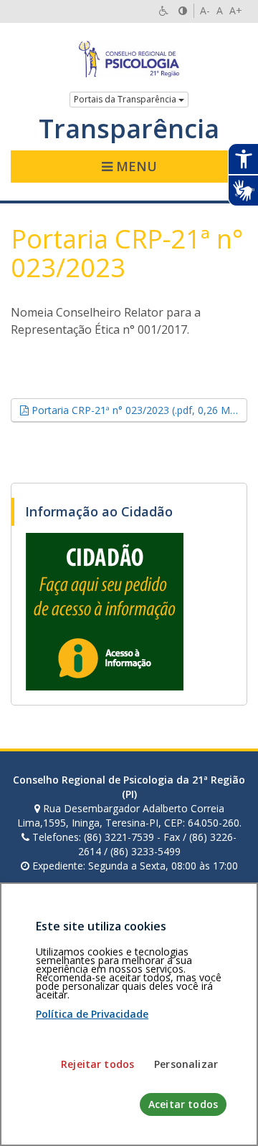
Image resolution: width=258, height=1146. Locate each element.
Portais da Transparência (126, 99)
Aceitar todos (183, 1104)
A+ (235, 10)
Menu (135, 166)
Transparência (129, 129)
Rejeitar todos (97, 1064)
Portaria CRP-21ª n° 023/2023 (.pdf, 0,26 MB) (138, 410)
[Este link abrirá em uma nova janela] (104, 611)
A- (205, 10)
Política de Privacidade (92, 1014)
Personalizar (186, 1064)
